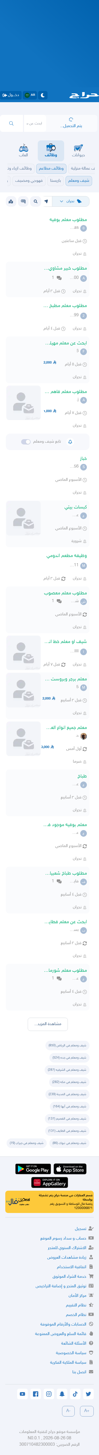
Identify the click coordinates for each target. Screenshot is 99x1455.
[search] (11, 123)
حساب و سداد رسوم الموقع (63, 1238)
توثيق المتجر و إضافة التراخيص (61, 1286)
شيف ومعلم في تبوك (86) (69, 1143)
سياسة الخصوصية (71, 1353)
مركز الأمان (77, 1295)
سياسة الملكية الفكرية (68, 1362)
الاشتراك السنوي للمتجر (67, 1248)
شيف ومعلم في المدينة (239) (67, 1094)
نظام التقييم (76, 1305)
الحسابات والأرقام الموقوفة (63, 1324)
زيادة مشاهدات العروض (66, 1257)
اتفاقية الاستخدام (71, 1267)
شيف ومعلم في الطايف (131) (67, 1131)
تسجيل (80, 1229)
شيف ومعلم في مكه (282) (69, 1082)
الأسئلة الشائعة (73, 1343)
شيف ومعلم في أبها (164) (69, 1106)
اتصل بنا (79, 1372)
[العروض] (11, 201)
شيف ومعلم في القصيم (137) (67, 1119)
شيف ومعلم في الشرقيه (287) (67, 1070)
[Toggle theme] (43, 95)
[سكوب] (23, 201)
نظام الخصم (76, 1315)
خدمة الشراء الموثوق (69, 1276)
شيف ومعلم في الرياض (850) (67, 1045)
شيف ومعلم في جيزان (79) (27, 1143)
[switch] (26, 441)
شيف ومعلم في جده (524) (69, 1058)
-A (68, 1411)
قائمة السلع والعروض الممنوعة (60, 1334)
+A (86, 1411)
